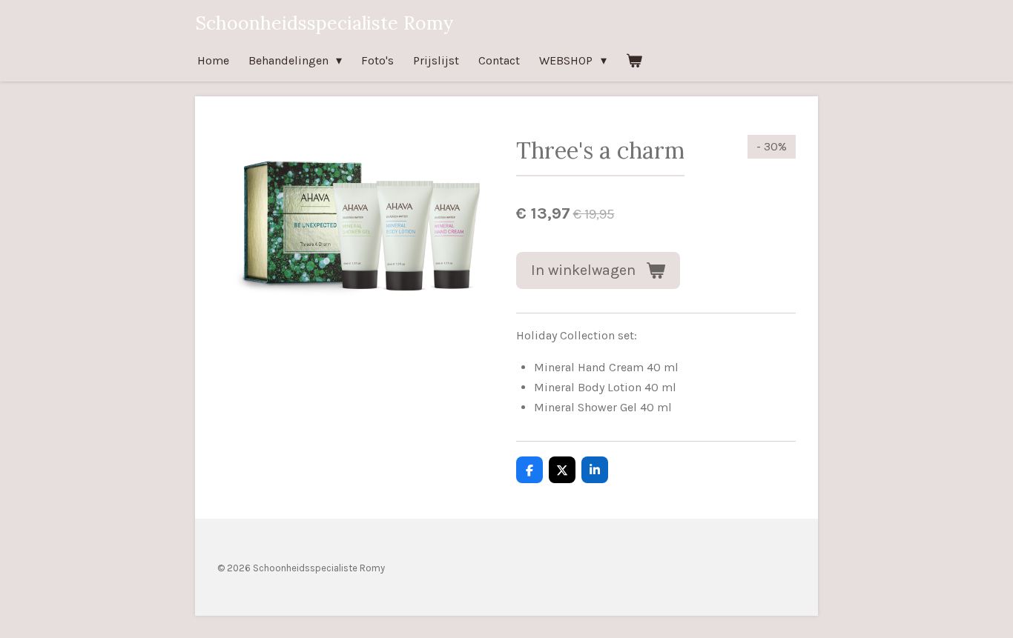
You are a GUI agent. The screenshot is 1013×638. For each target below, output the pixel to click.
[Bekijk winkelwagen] (634, 60)
